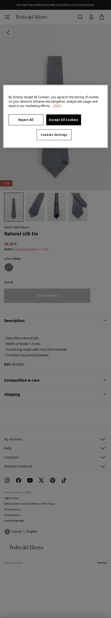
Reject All (26, 120)
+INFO (56, 106)
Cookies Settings (54, 135)
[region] (55, 116)
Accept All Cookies (63, 120)
